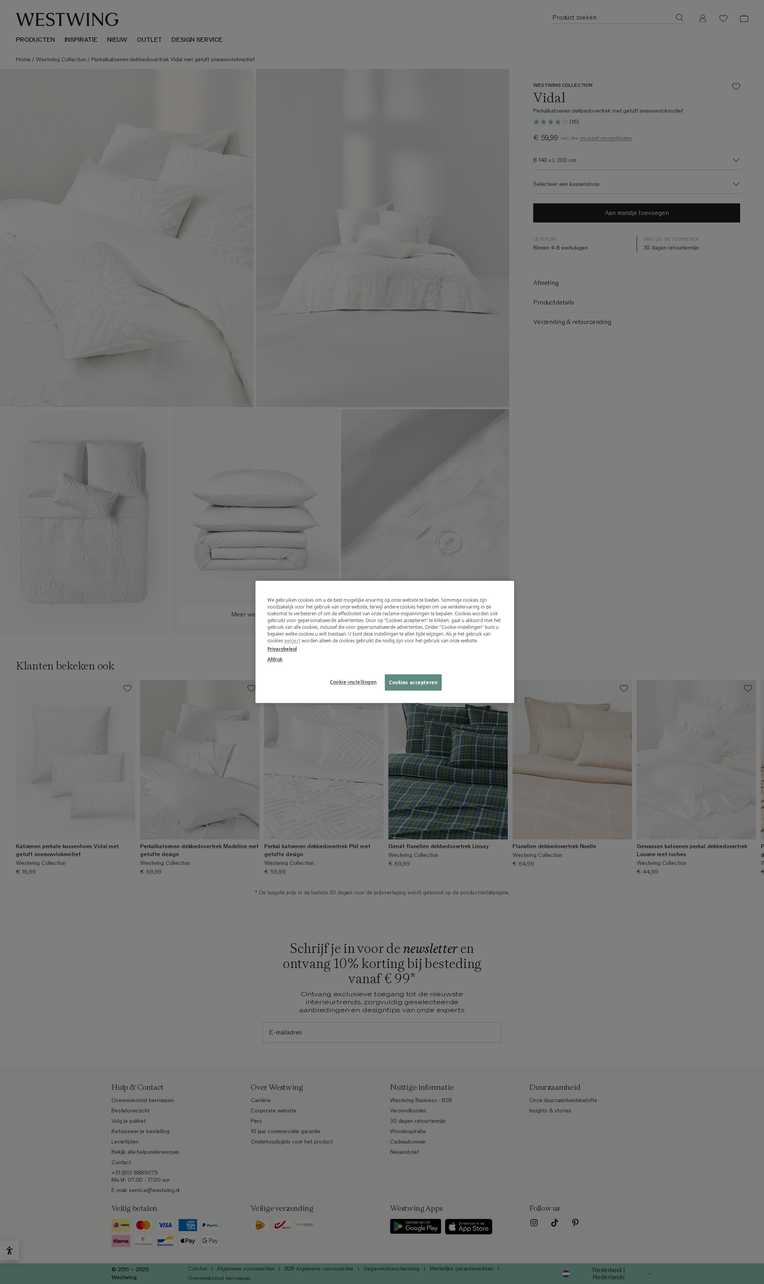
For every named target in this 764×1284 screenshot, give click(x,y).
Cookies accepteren (413, 682)
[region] (384, 642)
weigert (292, 641)
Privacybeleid (282, 649)
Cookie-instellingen (353, 682)
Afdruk (275, 659)
